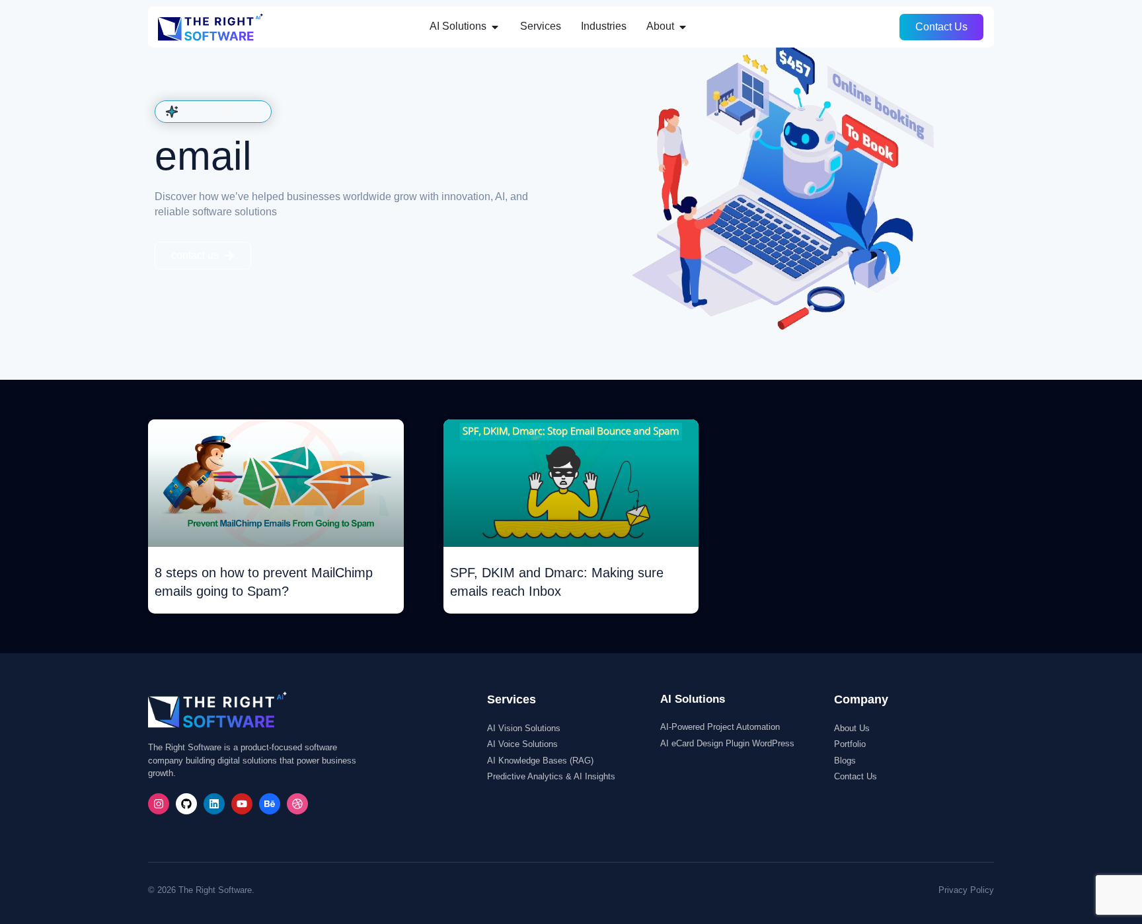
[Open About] (682, 26)
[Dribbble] (297, 803)
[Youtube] (241, 803)
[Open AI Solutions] (495, 26)
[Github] (186, 803)
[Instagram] (158, 803)
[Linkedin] (214, 803)
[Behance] (269, 803)
